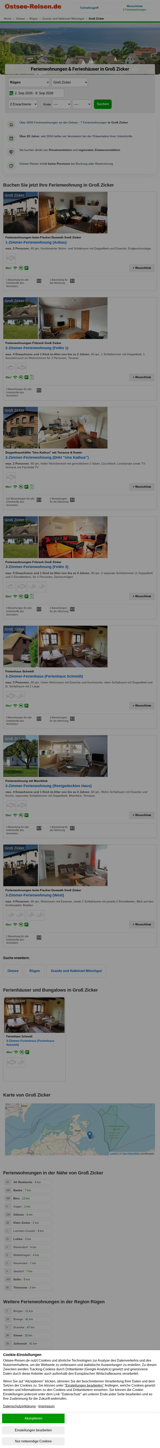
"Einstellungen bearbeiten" (84, 1385)
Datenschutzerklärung (19, 1406)
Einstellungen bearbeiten (33, 1430)
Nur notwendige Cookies (33, 1441)
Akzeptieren (33, 1418)
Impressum (46, 1406)
